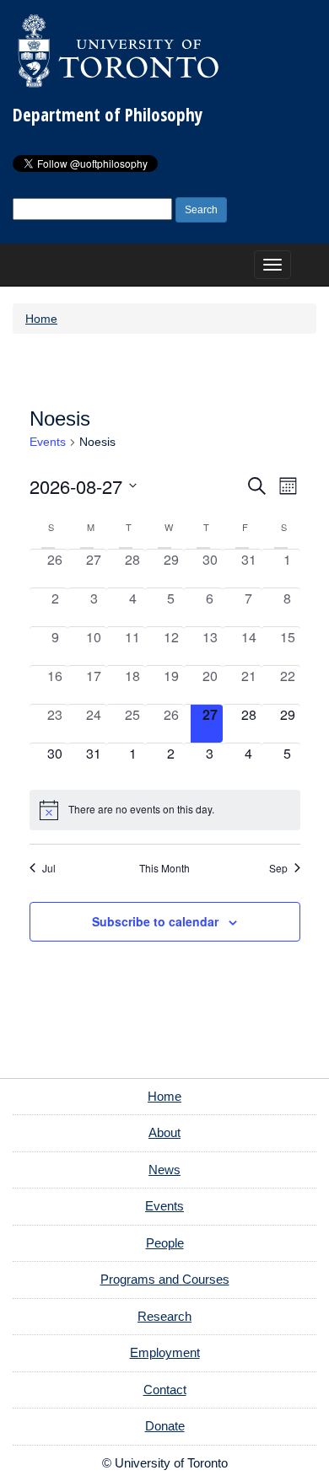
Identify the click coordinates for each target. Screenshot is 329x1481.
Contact (164, 1389)
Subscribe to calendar (155, 921)
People (165, 1243)
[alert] (165, 810)
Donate (165, 1426)
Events (48, 441)
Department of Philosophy (107, 114)
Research (164, 1316)
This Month (164, 868)
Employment (165, 1352)
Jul (49, 868)
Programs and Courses (164, 1279)
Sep (278, 868)
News (164, 1169)
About (164, 1132)
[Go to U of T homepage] (118, 51)
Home (41, 318)
